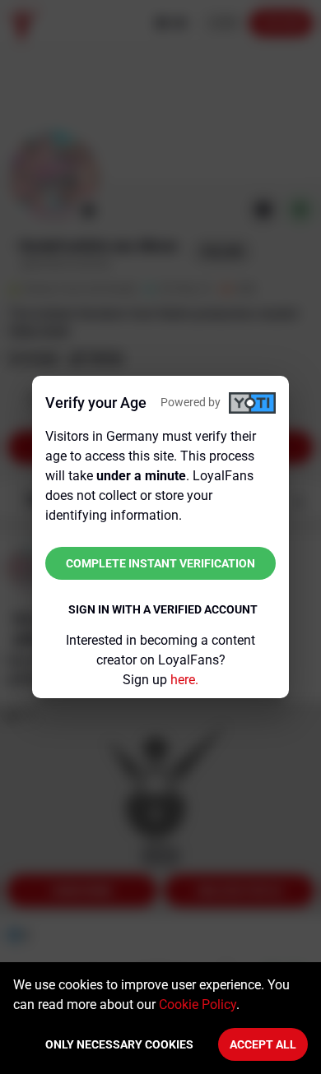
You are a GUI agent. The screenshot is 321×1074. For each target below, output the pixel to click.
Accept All (263, 1044)
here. (184, 679)
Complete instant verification (160, 563)
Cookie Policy (197, 1004)
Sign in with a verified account (163, 609)
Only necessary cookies (119, 1044)
